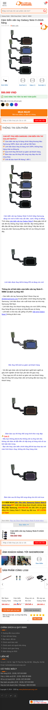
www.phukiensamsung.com (28, 689)
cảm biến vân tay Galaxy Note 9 (21, 221)
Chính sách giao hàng (10, 648)
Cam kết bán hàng (9, 636)
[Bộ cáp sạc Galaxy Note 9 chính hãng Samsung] (42, 582)
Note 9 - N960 (27, 16)
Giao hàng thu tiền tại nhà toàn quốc (20, 97)
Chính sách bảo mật (10, 642)
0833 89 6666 (26, 676)
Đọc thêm (23, 525)
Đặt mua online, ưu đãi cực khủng (24, 113)
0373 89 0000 (21, 673)
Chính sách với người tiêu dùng (14, 645)
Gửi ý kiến (37, 619)
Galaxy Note (5, 16)
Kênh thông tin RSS (9, 651)
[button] (17, 603)
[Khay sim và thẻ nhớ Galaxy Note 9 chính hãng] (30, 582)
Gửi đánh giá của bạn (11, 610)
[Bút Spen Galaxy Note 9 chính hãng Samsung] (6, 582)
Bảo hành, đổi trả (8, 639)
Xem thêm (4, 85)
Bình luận (14, 26)
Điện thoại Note (16, 16)
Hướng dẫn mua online (11, 633)
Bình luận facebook (32, 610)
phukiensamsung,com (10, 299)
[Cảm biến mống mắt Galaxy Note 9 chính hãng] (18, 582)
